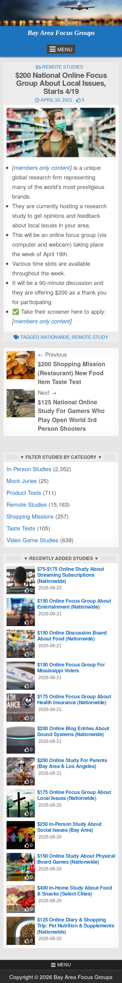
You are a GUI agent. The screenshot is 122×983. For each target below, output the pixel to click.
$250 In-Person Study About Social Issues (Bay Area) (69, 827)
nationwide (55, 337)
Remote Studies (62, 67)
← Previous (52, 354)
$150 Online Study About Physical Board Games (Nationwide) (76, 859)
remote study (90, 337)
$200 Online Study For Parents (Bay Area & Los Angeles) (72, 763)
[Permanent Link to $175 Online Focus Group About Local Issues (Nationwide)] (21, 803)
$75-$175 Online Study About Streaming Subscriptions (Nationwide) (70, 575)
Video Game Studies (32, 540)
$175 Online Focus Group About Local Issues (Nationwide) (74, 795)
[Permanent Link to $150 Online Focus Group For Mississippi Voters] (21, 676)
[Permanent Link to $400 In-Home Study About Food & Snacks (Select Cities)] (21, 899)
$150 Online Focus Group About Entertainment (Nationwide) (74, 604)
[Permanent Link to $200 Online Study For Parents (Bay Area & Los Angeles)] (21, 771)
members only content (42, 167)
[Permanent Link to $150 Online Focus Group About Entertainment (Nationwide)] (21, 612)
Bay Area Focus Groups (61, 32)
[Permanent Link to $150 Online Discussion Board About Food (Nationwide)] (21, 644)
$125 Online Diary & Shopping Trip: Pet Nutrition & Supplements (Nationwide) (75, 925)
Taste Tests (21, 528)
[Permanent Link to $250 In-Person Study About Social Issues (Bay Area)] (21, 835)
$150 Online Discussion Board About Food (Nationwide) (72, 635)
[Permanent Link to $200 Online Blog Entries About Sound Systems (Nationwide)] (21, 739)
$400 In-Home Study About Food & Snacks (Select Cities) (74, 891)
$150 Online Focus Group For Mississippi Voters (71, 667)
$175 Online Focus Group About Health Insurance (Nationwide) (74, 699)
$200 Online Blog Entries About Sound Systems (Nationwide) (73, 731)
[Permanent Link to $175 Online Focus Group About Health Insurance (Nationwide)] (21, 708)
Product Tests (24, 492)
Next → (47, 392)
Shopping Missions (30, 516)
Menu (64, 49)
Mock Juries (22, 481)
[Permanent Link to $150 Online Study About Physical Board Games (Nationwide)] (21, 867)
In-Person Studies (29, 469)
